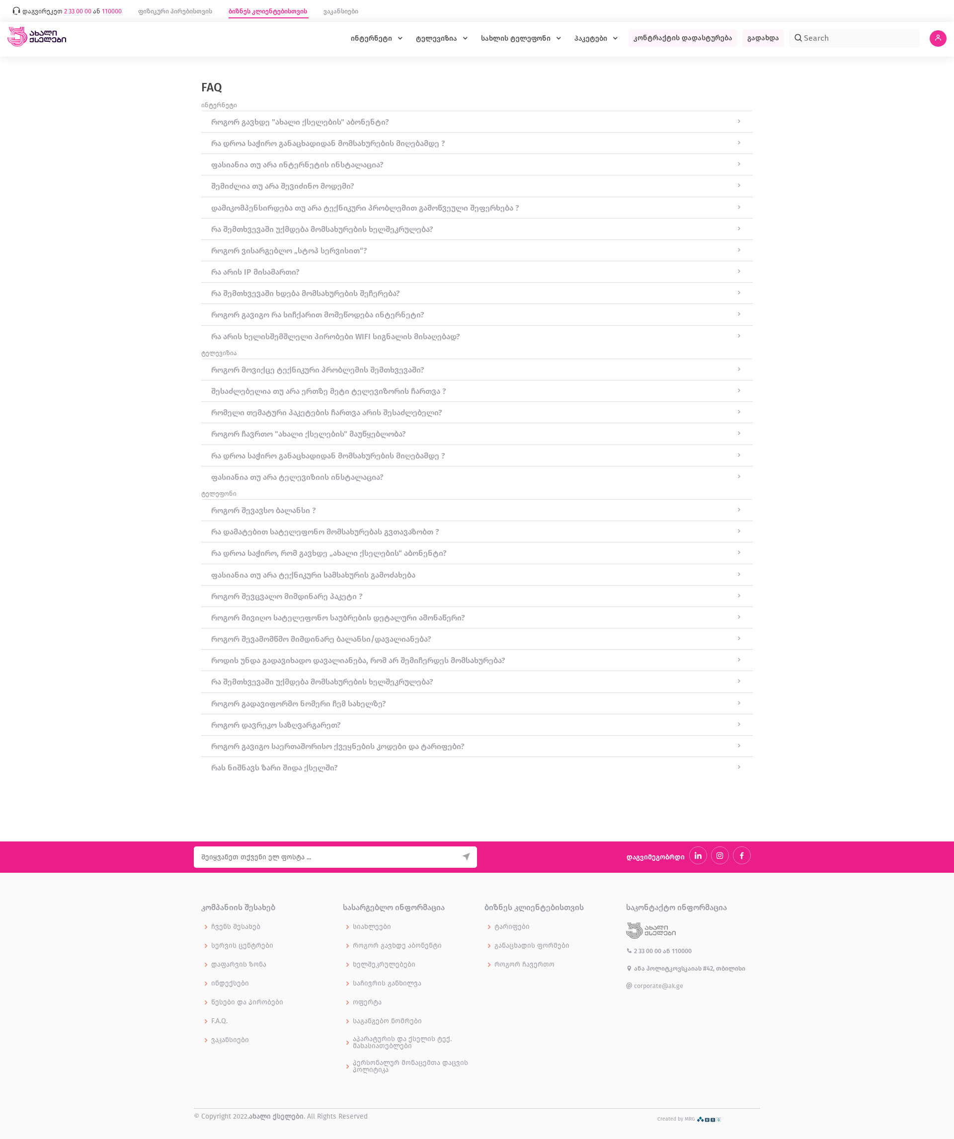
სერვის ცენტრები (242, 945)
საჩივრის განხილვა (387, 983)
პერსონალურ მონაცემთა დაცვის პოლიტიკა (410, 1066)
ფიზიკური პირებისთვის (176, 11)
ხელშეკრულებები (384, 964)
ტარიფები (512, 926)
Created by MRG (677, 1119)
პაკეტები (591, 38)
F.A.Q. (219, 1021)
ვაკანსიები (340, 11)
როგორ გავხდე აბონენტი (397, 945)
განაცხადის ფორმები (531, 945)
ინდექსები (230, 983)
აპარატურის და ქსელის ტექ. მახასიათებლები (402, 1043)
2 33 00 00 (648, 951)
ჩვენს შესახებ (235, 926)
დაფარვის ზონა (238, 964)
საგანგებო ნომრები (387, 1021)
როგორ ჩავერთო (524, 964)
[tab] (477, 122)
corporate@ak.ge (658, 985)
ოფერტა (367, 1002)
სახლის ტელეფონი (517, 38)
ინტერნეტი (372, 38)
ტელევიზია (437, 38)
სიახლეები (372, 926)
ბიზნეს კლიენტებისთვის (269, 11)
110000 (682, 951)
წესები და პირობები (247, 1002)
